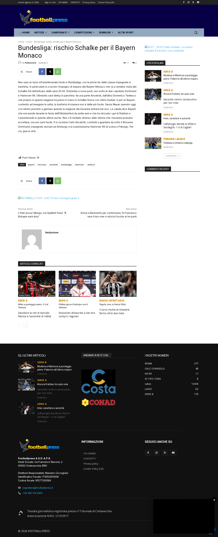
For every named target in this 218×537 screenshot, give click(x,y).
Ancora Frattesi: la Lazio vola (179, 94)
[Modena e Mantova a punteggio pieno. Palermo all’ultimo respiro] (153, 76)
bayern (31, 164)
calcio (29, 41)
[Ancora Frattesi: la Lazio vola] (153, 94)
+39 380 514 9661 (32, 493)
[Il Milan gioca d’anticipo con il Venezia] (77, 284)
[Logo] (45, 18)
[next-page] (26, 325)
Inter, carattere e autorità (177, 118)
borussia (42, 164)
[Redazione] (20, 62)
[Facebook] (184, 2)
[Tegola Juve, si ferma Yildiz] (118, 284)
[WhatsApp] (57, 71)
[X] (193, 2)
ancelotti (54, 164)
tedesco (91, 164)
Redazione (30, 62)
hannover (79, 164)
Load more (171, 155)
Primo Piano (24, 295)
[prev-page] (20, 325)
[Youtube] (198, 2)
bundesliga (66, 164)
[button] (196, 32)
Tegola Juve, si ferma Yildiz (112, 304)
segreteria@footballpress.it (37, 487)
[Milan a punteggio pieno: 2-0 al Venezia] (36, 284)
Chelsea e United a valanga (178, 143)
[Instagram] (189, 2)
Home (21, 41)
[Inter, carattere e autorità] (153, 119)
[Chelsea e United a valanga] (153, 143)
